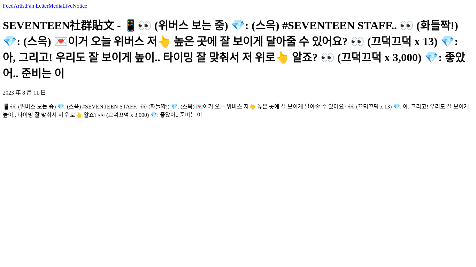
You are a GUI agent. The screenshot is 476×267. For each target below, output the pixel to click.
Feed (8, 6)
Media (55, 6)
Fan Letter (37, 6)
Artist (20, 6)
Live (67, 6)
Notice (79, 6)
